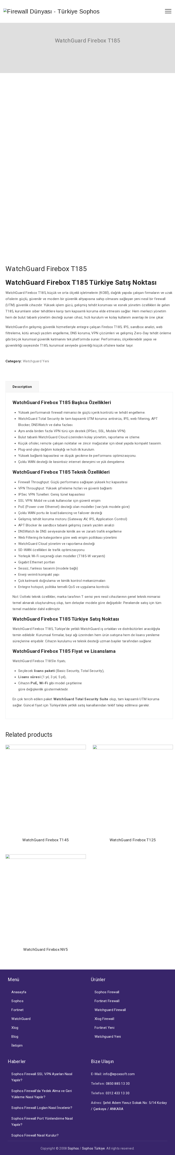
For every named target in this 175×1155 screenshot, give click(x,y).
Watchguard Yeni (36, 361)
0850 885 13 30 (118, 1084)
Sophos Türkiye (93, 1148)
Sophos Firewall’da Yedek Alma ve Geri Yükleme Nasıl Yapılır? (41, 1094)
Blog (14, 1037)
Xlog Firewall (104, 1019)
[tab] (22, 386)
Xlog (14, 1028)
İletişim (17, 1045)
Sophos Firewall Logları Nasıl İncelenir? (41, 1108)
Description (22, 387)
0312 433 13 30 (117, 1093)
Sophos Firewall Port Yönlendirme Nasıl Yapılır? (42, 1121)
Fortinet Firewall (107, 1001)
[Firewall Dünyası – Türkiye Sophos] (51, 11)
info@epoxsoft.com (119, 1074)
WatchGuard (21, 1019)
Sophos (17, 1001)
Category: (13, 361)
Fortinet (17, 1010)
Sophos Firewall (107, 992)
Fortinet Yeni (104, 1028)
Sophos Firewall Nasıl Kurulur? (35, 1135)
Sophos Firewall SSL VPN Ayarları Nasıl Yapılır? (41, 1077)
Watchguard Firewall (110, 1010)
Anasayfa (18, 992)
